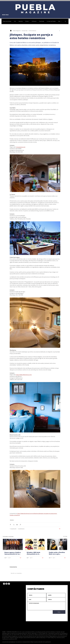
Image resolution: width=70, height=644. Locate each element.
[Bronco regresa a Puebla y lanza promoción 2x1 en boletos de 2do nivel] (13, 544)
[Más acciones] (59, 30)
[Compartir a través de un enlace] (20, 524)
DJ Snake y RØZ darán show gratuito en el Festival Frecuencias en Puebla (34, 553)
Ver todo (65, 536)
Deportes (21, 21)
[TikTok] (9, 584)
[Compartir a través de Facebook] (10, 524)
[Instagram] (4, 584)
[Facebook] (6, 584)
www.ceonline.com (30, 634)
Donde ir (27, 21)
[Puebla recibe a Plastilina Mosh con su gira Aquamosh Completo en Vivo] (57, 544)
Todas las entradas (7, 21)
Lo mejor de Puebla (51, 21)
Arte (15, 21)
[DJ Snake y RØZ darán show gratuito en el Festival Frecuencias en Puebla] (35, 544)
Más (59, 21)
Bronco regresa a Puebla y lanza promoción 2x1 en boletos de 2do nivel (13, 553)
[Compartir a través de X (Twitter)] (13, 524)
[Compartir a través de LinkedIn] (17, 524)
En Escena (34, 21)
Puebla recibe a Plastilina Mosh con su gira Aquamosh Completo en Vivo (57, 553)
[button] (65, 21)
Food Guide (41, 21)
